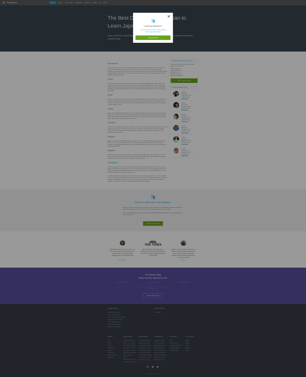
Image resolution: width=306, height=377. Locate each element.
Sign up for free (153, 37)
